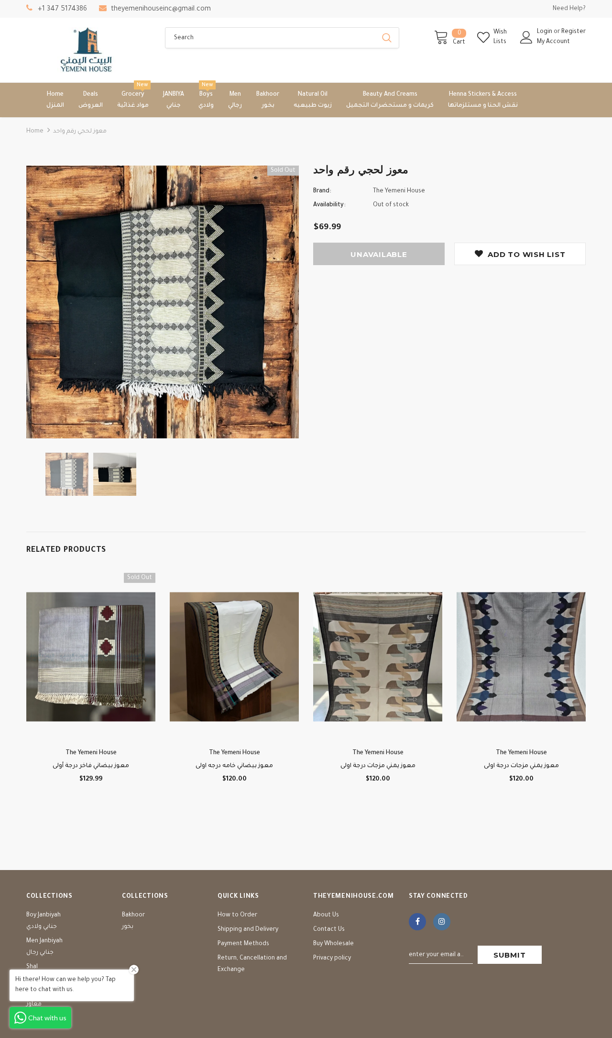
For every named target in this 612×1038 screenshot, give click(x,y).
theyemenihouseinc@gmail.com (161, 9)
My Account (553, 42)
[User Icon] (526, 37)
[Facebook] (417, 921)
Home (35, 131)
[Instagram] (441, 921)
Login (545, 32)
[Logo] (88, 50)
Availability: (329, 205)
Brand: (322, 191)
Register (573, 32)
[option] (162, 302)
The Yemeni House (399, 191)
